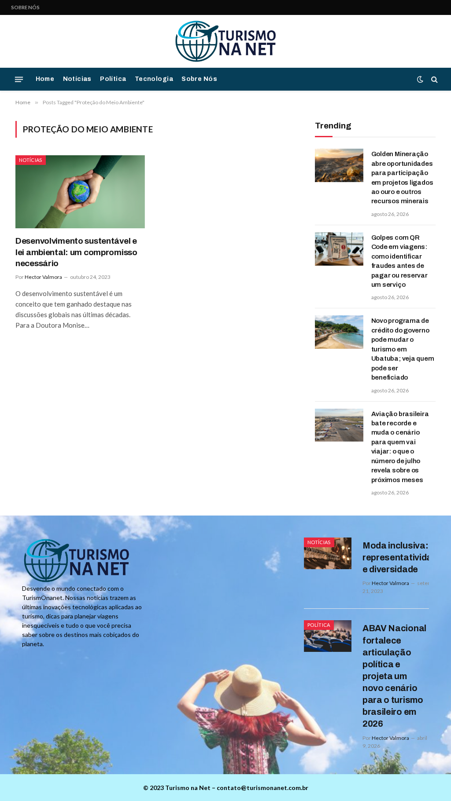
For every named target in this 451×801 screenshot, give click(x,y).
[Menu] (19, 79)
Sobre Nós (25, 7)
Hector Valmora (43, 277)
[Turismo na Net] (225, 41)
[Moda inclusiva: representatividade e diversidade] (327, 553)
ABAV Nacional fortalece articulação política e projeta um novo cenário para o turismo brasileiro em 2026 (394, 675)
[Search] (433, 79)
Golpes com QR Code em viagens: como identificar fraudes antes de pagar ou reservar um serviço (399, 261)
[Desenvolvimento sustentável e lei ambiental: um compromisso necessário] (80, 191)
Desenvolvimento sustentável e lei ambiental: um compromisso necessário (76, 252)
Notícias (77, 79)
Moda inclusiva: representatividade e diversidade (402, 557)
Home (45, 79)
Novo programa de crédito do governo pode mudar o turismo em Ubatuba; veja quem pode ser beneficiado (402, 349)
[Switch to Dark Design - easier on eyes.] (420, 79)
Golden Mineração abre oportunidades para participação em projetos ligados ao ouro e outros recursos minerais (402, 177)
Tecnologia (154, 79)
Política (113, 79)
